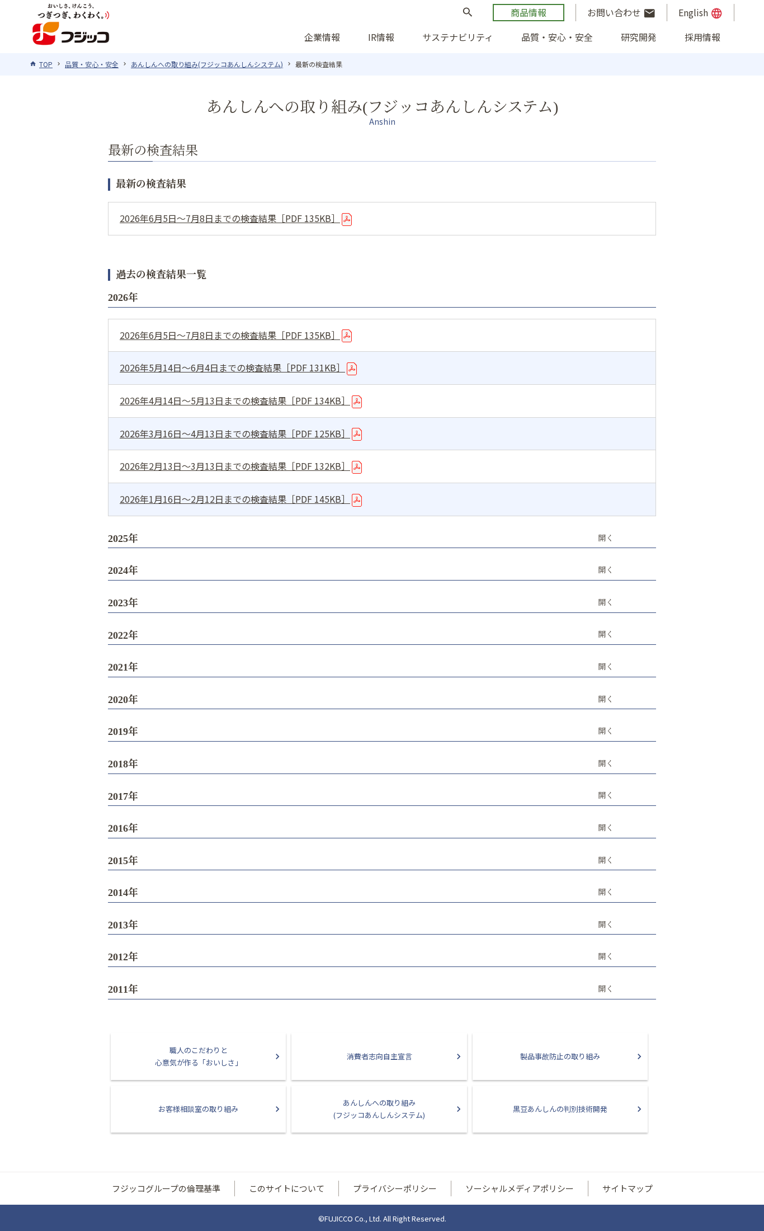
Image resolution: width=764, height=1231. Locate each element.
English (700, 13)
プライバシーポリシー (395, 1188)
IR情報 (381, 37)
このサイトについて (286, 1188)
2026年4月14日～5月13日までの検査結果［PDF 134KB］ (235, 400)
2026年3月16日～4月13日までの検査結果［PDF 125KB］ (235, 433)
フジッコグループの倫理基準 (166, 1188)
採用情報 (702, 37)
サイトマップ (627, 1188)
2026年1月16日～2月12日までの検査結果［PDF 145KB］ (235, 499)
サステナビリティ (457, 37)
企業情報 (322, 37)
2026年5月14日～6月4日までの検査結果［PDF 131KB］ (232, 367)
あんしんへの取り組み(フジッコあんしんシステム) (207, 64)
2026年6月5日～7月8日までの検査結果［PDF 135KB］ (230, 218)
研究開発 (639, 37)
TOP (46, 64)
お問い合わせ (621, 13)
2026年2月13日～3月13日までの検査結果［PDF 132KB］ (235, 466)
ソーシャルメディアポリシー (519, 1188)
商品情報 (528, 12)
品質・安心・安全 (557, 37)
